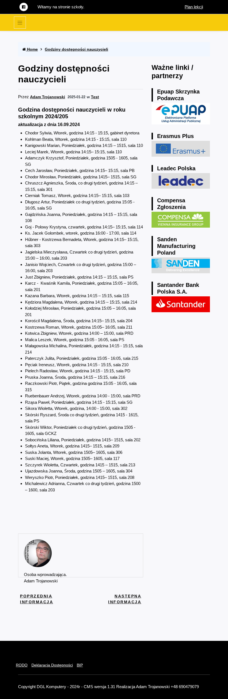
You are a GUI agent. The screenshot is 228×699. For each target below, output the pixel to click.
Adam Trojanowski (47, 97)
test (95, 97)
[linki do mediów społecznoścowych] (23, 7)
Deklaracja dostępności (52, 665)
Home (32, 49)
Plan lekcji (194, 6)
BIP (80, 665)
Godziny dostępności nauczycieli (76, 49)
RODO (22, 665)
